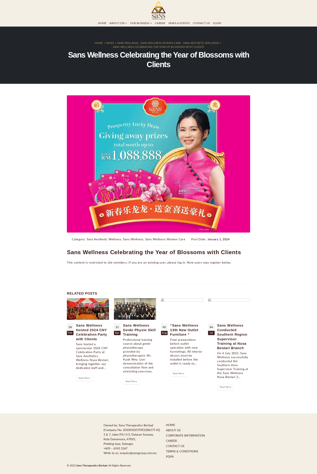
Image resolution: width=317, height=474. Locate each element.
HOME (170, 425)
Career (160, 23)
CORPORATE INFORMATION (185, 435)
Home (102, 23)
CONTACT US (175, 446)
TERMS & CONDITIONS (182, 451)
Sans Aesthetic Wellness (104, 239)
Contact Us (201, 23)
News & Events (179, 23)
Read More (84, 378)
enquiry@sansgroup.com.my (138, 453)
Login (217, 23)
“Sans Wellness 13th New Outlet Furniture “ (184, 329)
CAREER (171, 441)
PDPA (170, 456)
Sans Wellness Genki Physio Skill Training (139, 329)
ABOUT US (173, 430)
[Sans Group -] (158, 10)
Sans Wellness (133, 239)
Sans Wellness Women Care (165, 239)
